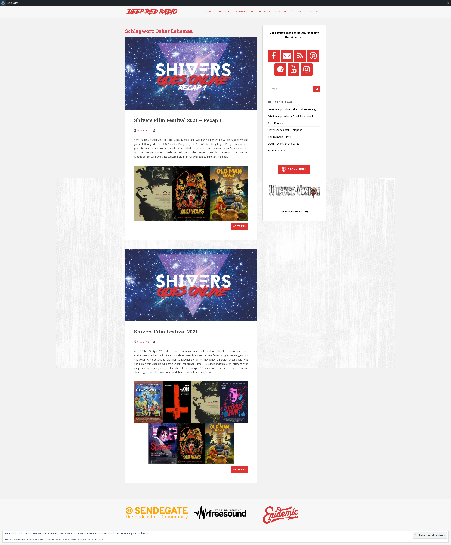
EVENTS (279, 11)
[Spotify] (280, 69)
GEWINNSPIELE (313, 11)
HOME (209, 11)
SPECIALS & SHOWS (243, 11)
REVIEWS (222, 11)
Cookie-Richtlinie (94, 539)
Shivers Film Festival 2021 (166, 331)
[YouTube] (293, 69)
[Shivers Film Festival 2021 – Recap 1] (191, 73)
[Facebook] (274, 56)
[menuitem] (3, 3)
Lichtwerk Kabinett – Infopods (285, 130)
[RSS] (300, 56)
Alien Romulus (276, 123)
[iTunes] (313, 56)
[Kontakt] (287, 56)
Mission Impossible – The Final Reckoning (292, 109)
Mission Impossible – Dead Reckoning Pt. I (292, 116)
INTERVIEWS (264, 11)
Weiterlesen (239, 226)
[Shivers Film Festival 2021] (191, 285)
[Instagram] (306, 69)
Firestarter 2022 (277, 150)
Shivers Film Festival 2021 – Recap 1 (177, 120)
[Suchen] (316, 89)
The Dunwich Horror (279, 136)
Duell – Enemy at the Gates (283, 143)
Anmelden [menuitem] (12, 2)
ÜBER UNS (296, 11)
